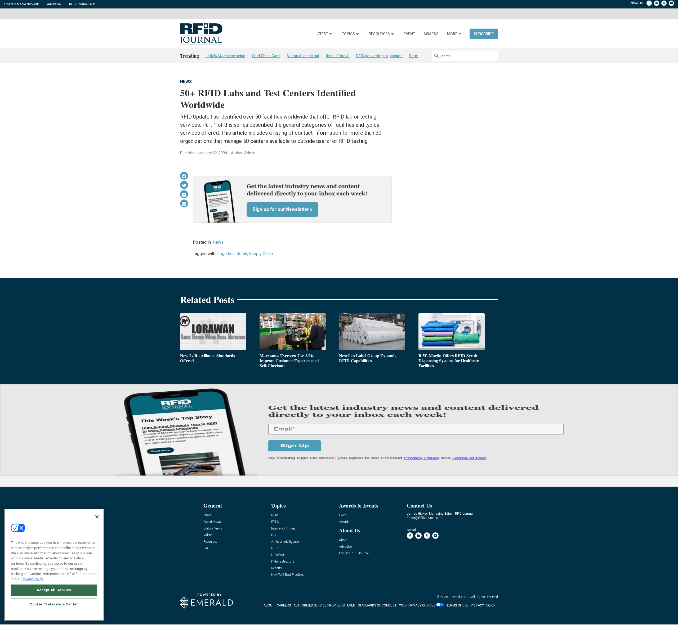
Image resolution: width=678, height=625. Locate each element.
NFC (274, 548)
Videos (207, 535)
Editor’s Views (212, 528)
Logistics (226, 253)
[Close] (97, 517)
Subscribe (484, 34)
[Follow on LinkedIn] (656, 3)
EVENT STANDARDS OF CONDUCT (371, 605)
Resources (379, 34)
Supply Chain (261, 253)
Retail (242, 253)
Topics (348, 34)
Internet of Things (283, 528)
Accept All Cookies (54, 590)
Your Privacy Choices (417, 605)
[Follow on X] (664, 3)
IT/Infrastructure (282, 561)
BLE (274, 535)
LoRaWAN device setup (225, 56)
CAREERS (284, 605)
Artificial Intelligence (285, 542)
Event (409, 34)
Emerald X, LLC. (459, 597)
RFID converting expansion (379, 56)
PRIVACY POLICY (483, 605)
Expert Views (212, 522)
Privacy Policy (32, 579)
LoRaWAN (278, 555)
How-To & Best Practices (287, 575)
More (452, 34)
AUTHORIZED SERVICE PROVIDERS (319, 605)
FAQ (206, 548)
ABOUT (269, 605)
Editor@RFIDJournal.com (424, 518)
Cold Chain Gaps (266, 56)
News (186, 81)
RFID (274, 515)
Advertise (54, 4)
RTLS (275, 522)
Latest (321, 34)
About (343, 540)
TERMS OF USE (457, 605)
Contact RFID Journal (354, 553)
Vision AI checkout (303, 56)
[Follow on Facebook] (649, 3)
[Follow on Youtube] (671, 3)
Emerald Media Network (21, 4)
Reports (276, 568)
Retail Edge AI (338, 56)
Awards (431, 34)
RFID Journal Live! (82, 4)
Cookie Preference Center (54, 604)
